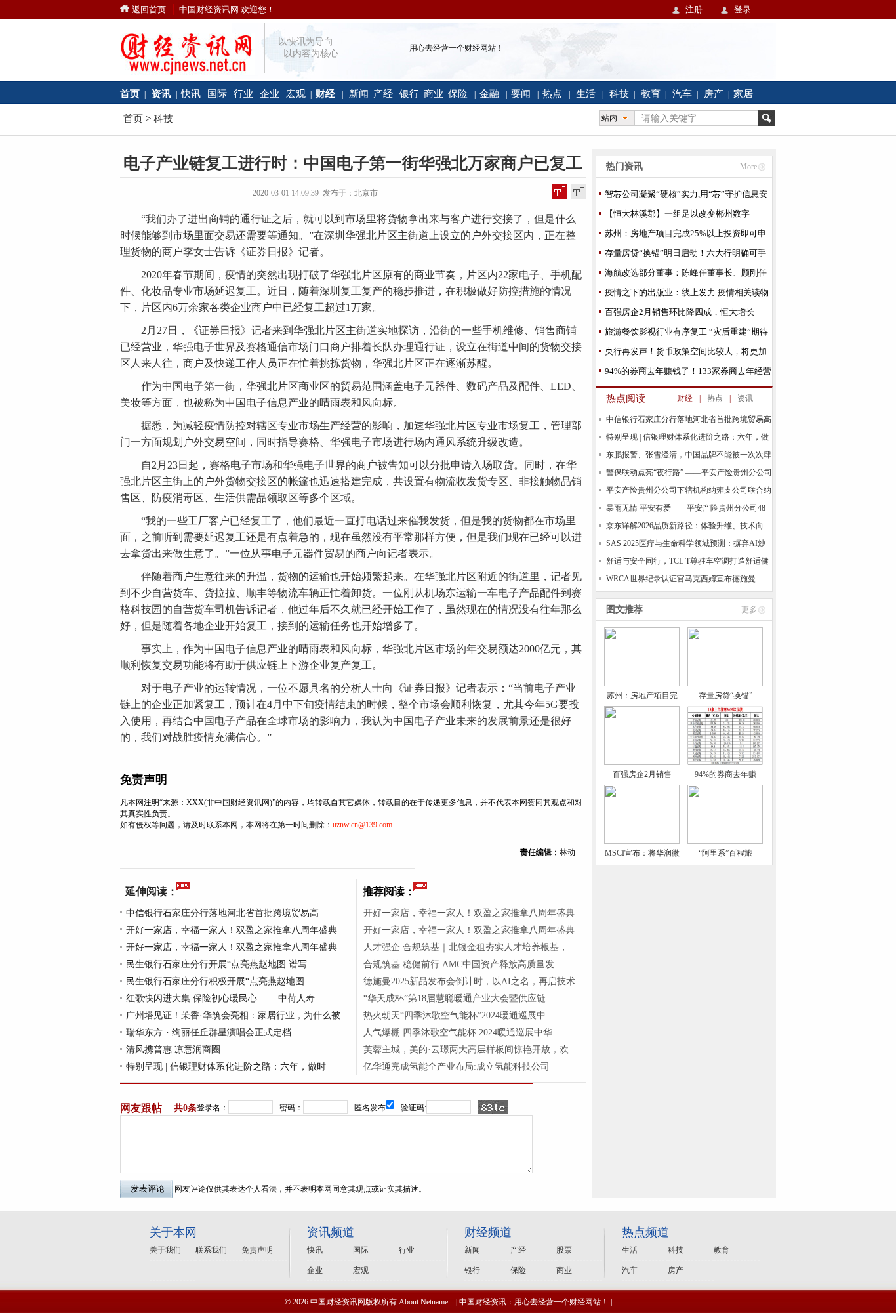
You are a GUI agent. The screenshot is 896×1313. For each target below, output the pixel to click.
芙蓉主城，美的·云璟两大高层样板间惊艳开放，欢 (466, 1049)
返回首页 (149, 9)
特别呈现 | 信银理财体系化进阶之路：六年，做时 (226, 1067)
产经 (383, 93)
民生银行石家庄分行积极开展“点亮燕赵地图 (215, 981)
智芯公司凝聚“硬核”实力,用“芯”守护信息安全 (686, 196)
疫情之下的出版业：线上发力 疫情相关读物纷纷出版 (687, 294)
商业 (433, 93)
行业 (243, 93)
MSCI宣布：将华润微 (642, 853)
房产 (713, 93)
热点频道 (645, 1232)
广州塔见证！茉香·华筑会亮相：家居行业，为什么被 (233, 1015)
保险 (458, 93)
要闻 (521, 93)
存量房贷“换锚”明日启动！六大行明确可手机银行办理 (685, 255)
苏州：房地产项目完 (642, 695)
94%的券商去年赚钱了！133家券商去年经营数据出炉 (688, 373)
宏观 (296, 93)
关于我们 (165, 1250)
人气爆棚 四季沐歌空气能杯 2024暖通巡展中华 (457, 1032)
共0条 (185, 1108)
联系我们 (211, 1250)
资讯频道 (330, 1232)
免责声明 (257, 1250)
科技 (619, 93)
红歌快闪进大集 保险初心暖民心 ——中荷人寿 (220, 998)
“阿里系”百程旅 (725, 853)
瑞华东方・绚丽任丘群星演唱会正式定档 (208, 1032)
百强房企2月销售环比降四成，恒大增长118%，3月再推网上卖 (679, 314)
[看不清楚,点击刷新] (493, 1107)
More (748, 166)
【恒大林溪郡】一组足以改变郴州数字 (677, 214)
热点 (552, 93)
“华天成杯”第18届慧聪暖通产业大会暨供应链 (454, 998)
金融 (489, 93)
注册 (694, 9)
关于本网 (173, 1232)
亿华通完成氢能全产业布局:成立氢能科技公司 (456, 1067)
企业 (269, 93)
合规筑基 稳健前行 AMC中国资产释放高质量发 (458, 964)
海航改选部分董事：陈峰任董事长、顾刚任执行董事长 (686, 275)
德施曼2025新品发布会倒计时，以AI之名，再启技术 (469, 981)
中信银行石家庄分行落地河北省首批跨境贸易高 (222, 913)
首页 (133, 119)
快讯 (191, 93)
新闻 (359, 93)
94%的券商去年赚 (725, 774)
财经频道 (488, 1232)
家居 (743, 93)
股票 (564, 1250)
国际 (217, 93)
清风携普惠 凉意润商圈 (173, 1049)
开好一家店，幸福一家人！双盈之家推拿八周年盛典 (231, 930)
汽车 (682, 93)
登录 (742, 9)
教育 (651, 93)
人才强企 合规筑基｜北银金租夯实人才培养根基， (465, 947)
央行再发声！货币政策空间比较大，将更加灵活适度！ (686, 354)
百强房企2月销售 (642, 774)
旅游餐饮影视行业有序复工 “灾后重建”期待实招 (686, 334)
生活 (586, 93)
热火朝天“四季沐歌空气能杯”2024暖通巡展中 (454, 1015)
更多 (749, 609)
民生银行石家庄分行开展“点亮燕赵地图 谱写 (216, 964)
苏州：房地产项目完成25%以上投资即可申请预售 (685, 235)
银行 (409, 93)
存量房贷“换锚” (725, 695)
